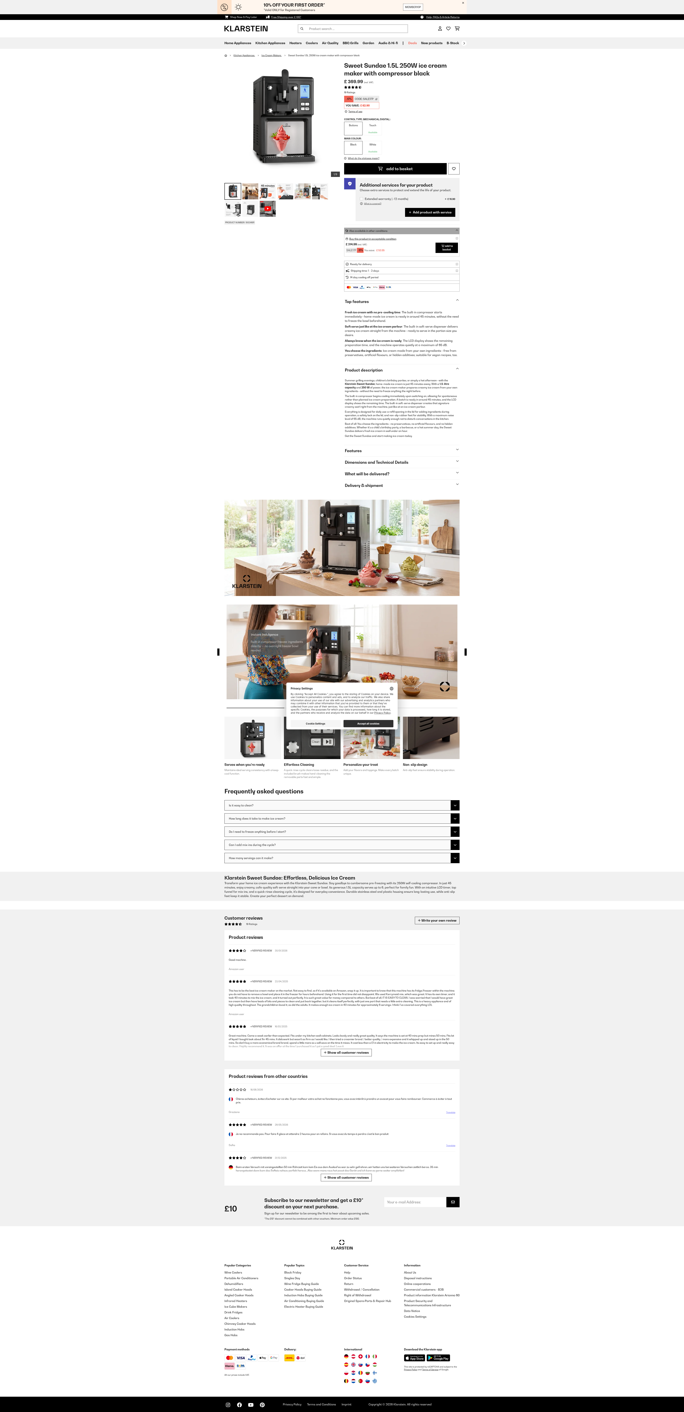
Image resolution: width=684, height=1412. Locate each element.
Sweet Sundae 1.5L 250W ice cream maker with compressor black (324, 55)
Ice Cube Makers (235, 1306)
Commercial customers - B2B (424, 1289)
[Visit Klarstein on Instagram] (228, 1405)
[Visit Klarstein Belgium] (346, 1381)
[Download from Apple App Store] (414, 1357)
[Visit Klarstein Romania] (360, 1373)
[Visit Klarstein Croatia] (353, 1373)
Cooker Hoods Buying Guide (303, 1289)
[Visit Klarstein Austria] (353, 1356)
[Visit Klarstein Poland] (346, 1373)
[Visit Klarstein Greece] (375, 1381)
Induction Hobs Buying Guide (303, 1295)
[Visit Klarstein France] (368, 1356)
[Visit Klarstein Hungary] (375, 1365)
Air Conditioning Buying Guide (304, 1301)
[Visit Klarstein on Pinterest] (262, 1405)
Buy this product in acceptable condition (372, 238)
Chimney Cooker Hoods (240, 1323)
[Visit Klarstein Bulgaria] (368, 1373)
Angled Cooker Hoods (238, 1295)
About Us (410, 1272)
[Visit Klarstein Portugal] (360, 1381)
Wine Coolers (233, 1272)
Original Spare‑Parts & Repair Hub (367, 1301)
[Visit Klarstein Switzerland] (360, 1356)
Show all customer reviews (348, 1052)
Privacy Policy (410, 1369)
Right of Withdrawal (357, 1295)
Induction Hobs (234, 1329)
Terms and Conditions (321, 1404)
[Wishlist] (448, 28)
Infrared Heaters (235, 1301)
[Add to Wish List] (454, 168)
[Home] (229, 55)
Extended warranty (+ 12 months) (386, 199)
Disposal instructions (418, 1278)
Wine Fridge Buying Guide (301, 1284)
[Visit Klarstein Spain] (346, 1365)
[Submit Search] (301, 29)
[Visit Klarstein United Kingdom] (353, 1365)
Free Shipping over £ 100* (286, 17)
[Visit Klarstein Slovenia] (368, 1381)
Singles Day (292, 1278)
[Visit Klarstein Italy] (375, 1356)
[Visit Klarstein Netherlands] (353, 1381)
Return (348, 1284)
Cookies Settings (415, 1316)
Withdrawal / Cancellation (361, 1289)
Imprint (346, 1404)
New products (431, 43)
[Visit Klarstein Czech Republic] (368, 1365)
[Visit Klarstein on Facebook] (239, 1405)
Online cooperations (417, 1284)
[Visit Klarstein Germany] (346, 1356)
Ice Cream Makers (271, 55)
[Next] (464, 43)
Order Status (353, 1278)
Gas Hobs (230, 1335)
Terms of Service (430, 1369)
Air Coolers (231, 1318)
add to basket (399, 168)
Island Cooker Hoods (238, 1289)
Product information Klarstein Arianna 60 (432, 1295)
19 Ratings (349, 92)
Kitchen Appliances (244, 55)
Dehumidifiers (233, 1284)
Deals (412, 43)
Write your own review (439, 920)
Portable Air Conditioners (241, 1278)
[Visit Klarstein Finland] (375, 1373)
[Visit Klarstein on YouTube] (250, 1405)
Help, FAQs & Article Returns (443, 17)
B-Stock (453, 43)
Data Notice (412, 1311)
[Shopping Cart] (457, 28)
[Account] (440, 28)
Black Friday (292, 1272)
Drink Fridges (233, 1312)
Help (347, 1272)
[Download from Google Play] (438, 1357)
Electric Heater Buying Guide (303, 1306)
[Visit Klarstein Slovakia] (360, 1365)
